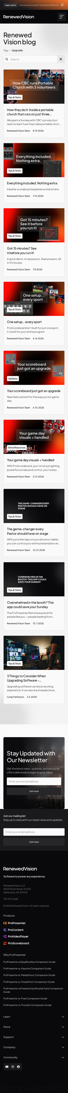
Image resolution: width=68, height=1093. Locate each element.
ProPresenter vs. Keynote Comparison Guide (27, 968)
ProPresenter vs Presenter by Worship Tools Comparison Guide (33, 990)
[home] (18, 16)
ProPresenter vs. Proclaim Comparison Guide (27, 1005)
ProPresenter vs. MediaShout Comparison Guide (29, 975)
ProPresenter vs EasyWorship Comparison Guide (29, 961)
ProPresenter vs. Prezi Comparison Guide (25, 998)
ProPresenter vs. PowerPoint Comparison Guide (29, 981)
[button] (61, 17)
